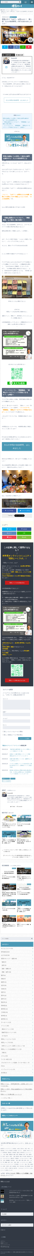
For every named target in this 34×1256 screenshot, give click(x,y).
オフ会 (5, 1036)
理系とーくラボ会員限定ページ (11, 1049)
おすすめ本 (5, 955)
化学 (3, 985)
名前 (4, 712)
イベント (16, 745)
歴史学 (4, 1002)
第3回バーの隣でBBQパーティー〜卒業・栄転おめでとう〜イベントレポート (20, 755)
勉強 (4, 962)
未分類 (4, 1072)
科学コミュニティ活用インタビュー (13, 1046)
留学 (4, 965)
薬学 (3, 999)
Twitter (13, 806)
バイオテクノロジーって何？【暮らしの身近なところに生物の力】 (17, 850)
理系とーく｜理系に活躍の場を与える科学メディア (18, 1252)
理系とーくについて (8, 1039)
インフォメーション (8, 1069)
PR (3, 1066)
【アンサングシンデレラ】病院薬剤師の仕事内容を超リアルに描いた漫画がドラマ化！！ (16, 856)
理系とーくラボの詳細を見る (17, 582)
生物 (3, 989)
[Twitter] (6, 68)
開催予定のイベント (9, 1032)
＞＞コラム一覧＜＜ (7, 1098)
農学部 (4, 1009)
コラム (4, 1056)
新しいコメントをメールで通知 (13, 731)
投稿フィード (4, 1243)
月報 (4, 1052)
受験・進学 (6, 972)
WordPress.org (5, 1246)
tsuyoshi (10, 793)
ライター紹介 (6, 1059)
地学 (3, 992)
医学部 (4, 1015)
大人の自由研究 (6, 781)
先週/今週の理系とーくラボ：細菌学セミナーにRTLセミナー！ (21, 759)
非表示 (18, 115)
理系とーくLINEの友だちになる (17, 680)
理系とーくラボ (7, 1042)
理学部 (4, 1005)
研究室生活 (5, 952)
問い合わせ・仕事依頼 (25, 2)
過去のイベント (7, 745)
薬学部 (4, 1019)
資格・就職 (6, 968)
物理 (3, 982)
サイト (5, 725)
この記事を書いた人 (9, 55)
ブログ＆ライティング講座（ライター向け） (15, 1062)
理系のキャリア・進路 (9, 958)
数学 (3, 975)
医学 (3, 995)
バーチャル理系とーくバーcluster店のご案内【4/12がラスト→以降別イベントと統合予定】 (21, 765)
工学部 (4, 1012)
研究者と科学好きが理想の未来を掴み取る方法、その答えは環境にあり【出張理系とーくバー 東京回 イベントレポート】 (21, 772)
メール (5, 718)
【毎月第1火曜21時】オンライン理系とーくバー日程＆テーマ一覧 (20, 750)
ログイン (3, 1241)
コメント (5, 699)
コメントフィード (5, 1245)
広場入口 (3, 1230)
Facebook (20, 806)
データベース (6, 1022)
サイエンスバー (7, 948)
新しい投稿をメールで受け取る (13, 735)
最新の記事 (20, 55)
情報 (3, 978)
